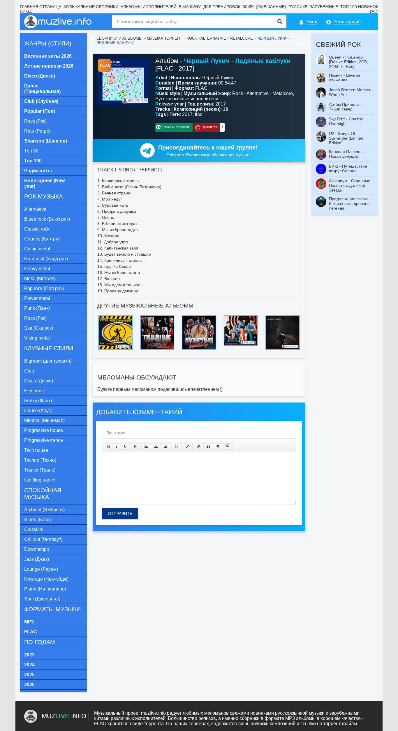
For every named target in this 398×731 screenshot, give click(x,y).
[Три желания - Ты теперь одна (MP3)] (115, 316)
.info (64, 716)
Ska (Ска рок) (38, 328)
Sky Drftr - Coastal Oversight (346, 121)
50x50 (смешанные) (264, 6)
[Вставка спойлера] (228, 446)
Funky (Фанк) (38, 400)
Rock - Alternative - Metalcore (219, 38)
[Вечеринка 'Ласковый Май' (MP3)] (241, 316)
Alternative (35, 209)
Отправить (120, 513)
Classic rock (37, 228)
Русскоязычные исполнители (186, 98)
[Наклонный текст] (116, 446)
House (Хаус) (38, 410)
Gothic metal (37, 248)
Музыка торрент (164, 38)
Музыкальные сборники (91, 6)
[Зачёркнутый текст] (135, 446)
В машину (190, 6)
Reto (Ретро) (37, 131)
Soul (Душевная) (42, 598)
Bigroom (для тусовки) (47, 361)
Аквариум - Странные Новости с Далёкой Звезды (349, 185)
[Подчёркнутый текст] (126, 446)
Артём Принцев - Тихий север (345, 106)
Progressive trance (43, 440)
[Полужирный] (108, 446)
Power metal (37, 298)
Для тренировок (221, 6)
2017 (187, 114)
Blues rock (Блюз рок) (47, 219)
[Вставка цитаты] (208, 446)
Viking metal (37, 337)
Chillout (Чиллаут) (43, 539)
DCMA (26, 12)
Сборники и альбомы (119, 38)
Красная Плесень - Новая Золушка (347, 154)
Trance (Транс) (39, 470)
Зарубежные (324, 6)
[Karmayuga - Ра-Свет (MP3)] (283, 316)
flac (198, 114)
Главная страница (40, 6)
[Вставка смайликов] (177, 446)
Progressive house (43, 430)
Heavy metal (37, 268)
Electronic (34, 390)
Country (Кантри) (42, 238)
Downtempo (36, 549)
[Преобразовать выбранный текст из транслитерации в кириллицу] (218, 446)
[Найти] (279, 21)
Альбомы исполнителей (148, 6)
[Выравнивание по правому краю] (165, 446)
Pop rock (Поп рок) (44, 288)
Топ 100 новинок (359, 6)
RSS (374, 12)
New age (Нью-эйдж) (46, 579)
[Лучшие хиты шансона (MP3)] (157, 316)
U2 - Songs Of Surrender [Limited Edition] (346, 138)
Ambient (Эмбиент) (44, 509)
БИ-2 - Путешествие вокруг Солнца (348, 168)
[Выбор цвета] (188, 446)
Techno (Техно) (40, 460)
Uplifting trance (39, 479)
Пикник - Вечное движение (344, 77)
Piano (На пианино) (45, 588)
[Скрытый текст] (199, 446)
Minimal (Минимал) (44, 420)
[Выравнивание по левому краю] (146, 446)
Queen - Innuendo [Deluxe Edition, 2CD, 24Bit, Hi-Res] (348, 62)
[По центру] (156, 446)
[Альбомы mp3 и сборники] (58, 21)
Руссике (297, 6)
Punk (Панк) (37, 308)
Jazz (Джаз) (36, 559)
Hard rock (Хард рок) (46, 258)
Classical (33, 529)
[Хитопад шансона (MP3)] (199, 316)
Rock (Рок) (35, 121)
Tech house (36, 450)
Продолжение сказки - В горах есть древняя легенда (350, 203)
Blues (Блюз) (38, 519)
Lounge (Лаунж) (41, 569)
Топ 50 (31, 150)
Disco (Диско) (38, 380)
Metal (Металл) (40, 278)
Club (29, 370)
